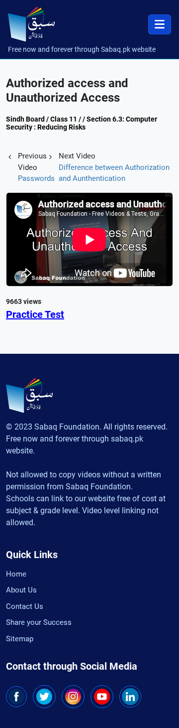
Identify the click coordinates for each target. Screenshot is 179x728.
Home (16, 574)
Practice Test (35, 314)
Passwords (36, 178)
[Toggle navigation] (159, 24)
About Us (21, 589)
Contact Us (24, 606)
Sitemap (19, 638)
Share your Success (39, 622)
